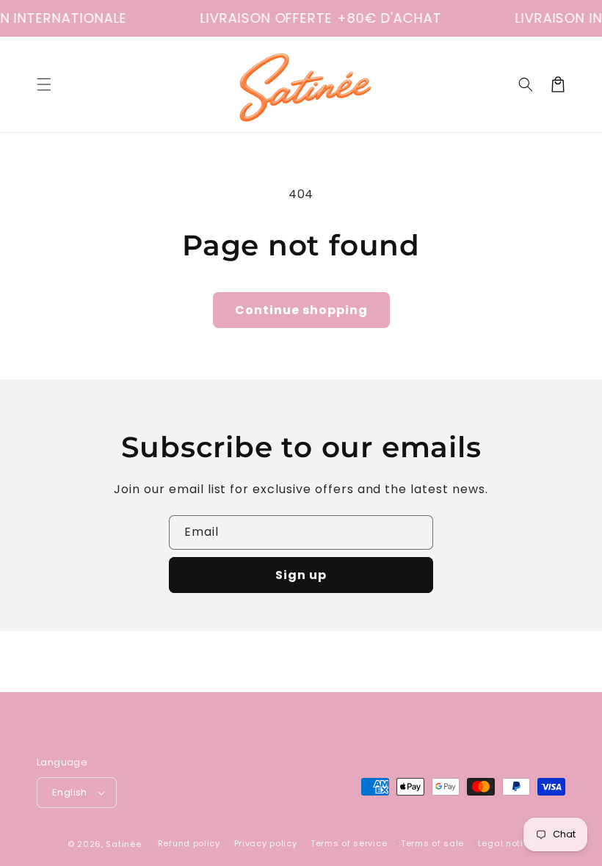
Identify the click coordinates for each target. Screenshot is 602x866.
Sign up (301, 575)
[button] (44, 84)
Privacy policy (265, 843)
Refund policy (189, 843)
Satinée (123, 844)
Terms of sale (432, 843)
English (69, 792)
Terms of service (349, 843)
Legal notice (506, 843)
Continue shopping (301, 310)
